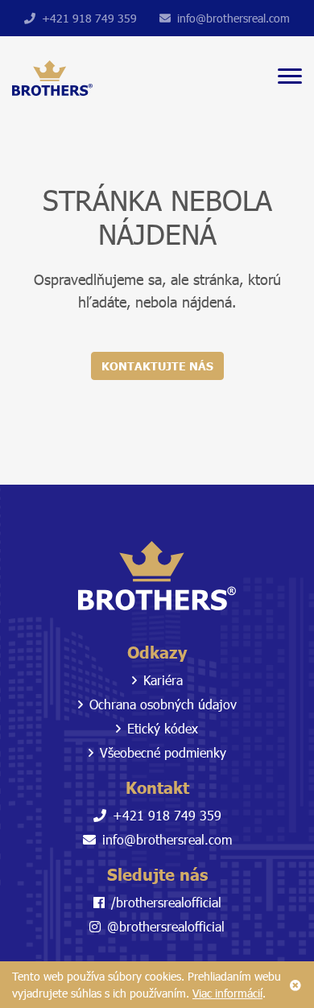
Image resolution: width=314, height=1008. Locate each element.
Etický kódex (162, 728)
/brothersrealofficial (166, 902)
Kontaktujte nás (157, 366)
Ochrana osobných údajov (163, 704)
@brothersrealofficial (166, 926)
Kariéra (163, 680)
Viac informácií (227, 993)
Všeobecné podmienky (163, 752)
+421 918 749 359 (89, 18)
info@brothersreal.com (233, 18)
